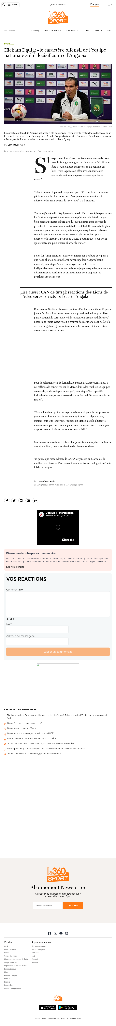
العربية (109, 5)
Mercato (98, 31)
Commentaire (14, 589)
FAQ (33, 956)
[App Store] (47, 1007)
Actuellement (9, 31)
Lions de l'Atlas (72, 31)
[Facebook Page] (49, 933)
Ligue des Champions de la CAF (16, 959)
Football (87, 31)
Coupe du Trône (10, 956)
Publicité (35, 953)
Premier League (10, 975)
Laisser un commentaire (58, 651)
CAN (6, 946)
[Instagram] (66, 933)
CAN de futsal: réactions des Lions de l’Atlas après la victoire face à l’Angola (64, 294)
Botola (6, 953)
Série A (7, 979)
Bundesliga (8, 985)
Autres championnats (12, 988)
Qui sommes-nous (39, 946)
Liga (6, 972)
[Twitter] (55, 933)
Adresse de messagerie (20, 636)
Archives (35, 962)
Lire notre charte (15, 567)
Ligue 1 (7, 982)
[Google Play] (67, 1007)
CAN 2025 (35, 31)
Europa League (10, 969)
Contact (35, 959)
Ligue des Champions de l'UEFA (16, 966)
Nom (9, 624)
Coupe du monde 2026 (52, 31)
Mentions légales (38, 949)
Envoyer (73, 905)
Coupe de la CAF (10, 962)
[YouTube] (61, 933)
